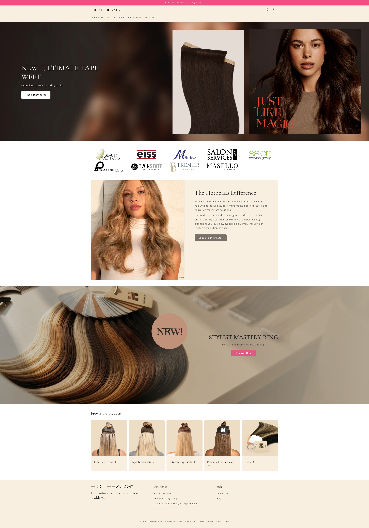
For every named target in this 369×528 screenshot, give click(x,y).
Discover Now (243, 353)
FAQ (219, 498)
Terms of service (206, 521)
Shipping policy (222, 521)
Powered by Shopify (173, 521)
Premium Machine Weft (220, 461)
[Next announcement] (277, 2)
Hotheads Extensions (155, 521)
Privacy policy (191, 521)
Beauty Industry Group (166, 498)
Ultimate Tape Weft (180, 461)
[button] (96, 18)
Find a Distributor (36, 94)
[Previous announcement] (92, 2)
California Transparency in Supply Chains (175, 503)
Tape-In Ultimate (141, 461)
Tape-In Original (103, 461)
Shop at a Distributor (211, 237)
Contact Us (222, 493)
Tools (248, 461)
